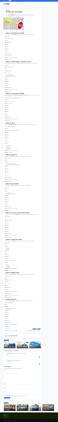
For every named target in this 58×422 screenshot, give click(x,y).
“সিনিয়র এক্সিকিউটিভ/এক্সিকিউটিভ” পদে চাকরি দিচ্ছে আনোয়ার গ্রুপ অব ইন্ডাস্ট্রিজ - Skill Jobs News (16, 353)
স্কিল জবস (10, 57)
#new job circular (26, 14)
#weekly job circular (31, 14)
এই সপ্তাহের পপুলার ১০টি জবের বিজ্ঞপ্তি (9, 345)
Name (5, 383)
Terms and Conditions (46, 420)
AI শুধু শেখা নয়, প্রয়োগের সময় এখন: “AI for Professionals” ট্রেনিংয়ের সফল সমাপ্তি (22, 407)
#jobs (23, 14)
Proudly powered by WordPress (6, 420)
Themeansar (15, 420)
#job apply (13, 14)
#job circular (17, 14)
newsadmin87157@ (13, 335)
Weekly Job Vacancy (8, 10)
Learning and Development (52, 420)
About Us (21, 4)
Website (5, 391)
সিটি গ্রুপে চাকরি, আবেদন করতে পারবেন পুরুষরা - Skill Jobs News (13, 360)
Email (5, 387)
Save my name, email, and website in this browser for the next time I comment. (15, 395)
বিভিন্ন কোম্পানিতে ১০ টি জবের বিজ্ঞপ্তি (22, 345)
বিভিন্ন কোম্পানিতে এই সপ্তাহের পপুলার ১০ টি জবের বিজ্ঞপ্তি (33, 330)
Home (17, 4)
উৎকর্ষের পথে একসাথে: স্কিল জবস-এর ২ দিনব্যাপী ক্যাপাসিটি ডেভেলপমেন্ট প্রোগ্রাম (48, 407)
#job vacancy (20, 14)
